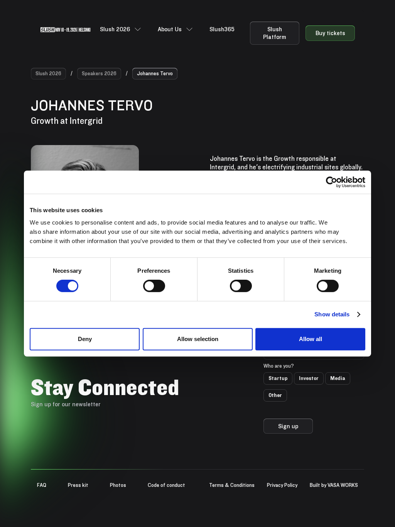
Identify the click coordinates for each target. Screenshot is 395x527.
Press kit (78, 485)
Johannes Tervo (155, 73)
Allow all (310, 339)
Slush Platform (274, 33)
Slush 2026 (48, 73)
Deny (85, 339)
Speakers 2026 (99, 73)
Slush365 (222, 29)
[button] (121, 29)
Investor (309, 378)
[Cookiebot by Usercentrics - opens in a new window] (331, 182)
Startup (277, 378)
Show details (331, 314)
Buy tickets (330, 33)
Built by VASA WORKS (334, 485)
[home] (65, 29)
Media (337, 378)
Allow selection (197, 339)
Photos (118, 485)
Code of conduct (166, 485)
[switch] (154, 286)
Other (275, 395)
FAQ (41, 485)
